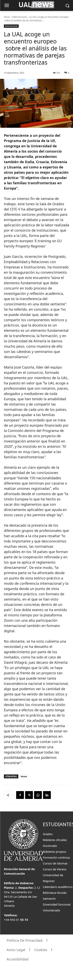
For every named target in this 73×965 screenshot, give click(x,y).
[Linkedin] (47, 795)
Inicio (7, 17)
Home (24, 776)
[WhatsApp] (38, 795)
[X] (29, 795)
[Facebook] (20, 795)
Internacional (19, 17)
